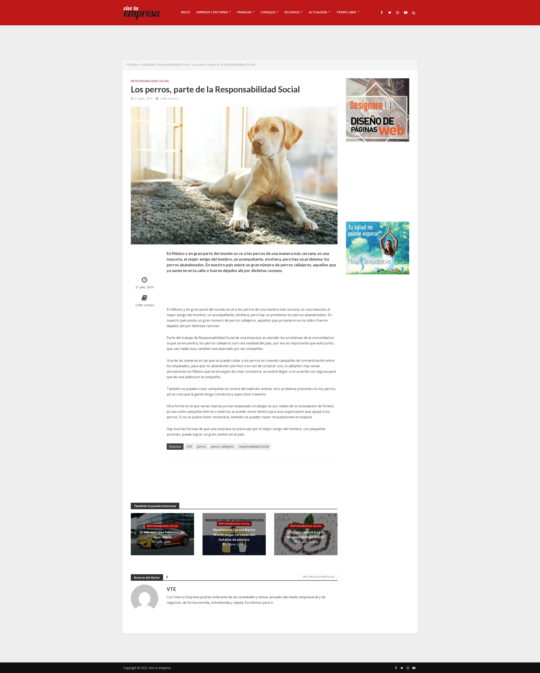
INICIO (185, 12)
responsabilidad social (254, 446)
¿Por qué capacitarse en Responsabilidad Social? (306, 534)
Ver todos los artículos (318, 576)
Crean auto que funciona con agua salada (162, 534)
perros (201, 446)
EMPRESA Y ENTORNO (212, 12)
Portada (132, 64)
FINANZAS (244, 12)
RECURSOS (292, 12)
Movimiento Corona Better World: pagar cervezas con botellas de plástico (234, 534)
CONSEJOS (268, 12)
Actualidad (148, 64)
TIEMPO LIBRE (346, 12)
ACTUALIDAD (318, 12)
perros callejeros (222, 446)
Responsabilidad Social (173, 64)
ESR (189, 446)
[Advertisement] (270, 42)
